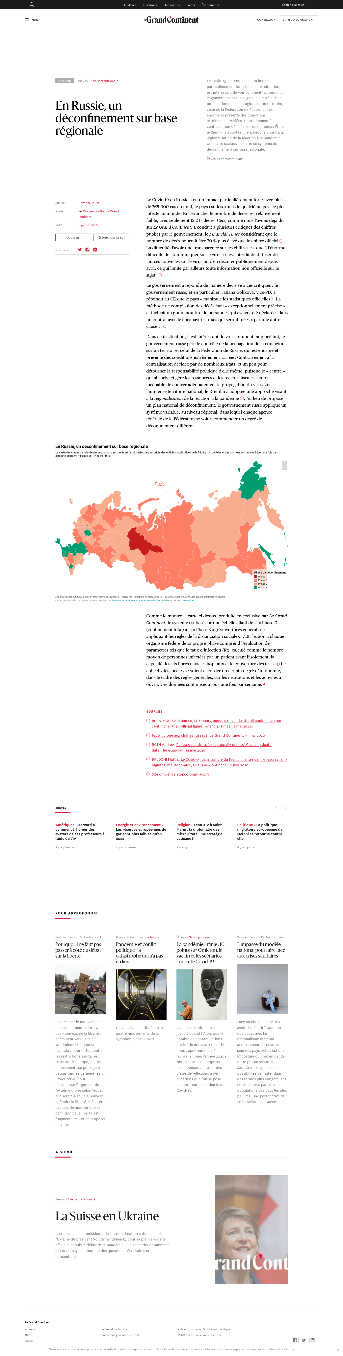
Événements (210, 4)
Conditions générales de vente (121, 1335)
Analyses (130, 4)
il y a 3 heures (65, 846)
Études (181, 936)
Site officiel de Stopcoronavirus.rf (180, 774)
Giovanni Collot (88, 202)
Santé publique (200, 936)
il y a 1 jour (184, 846)
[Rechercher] (54, 4)
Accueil (29, 1340)
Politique (103, 936)
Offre (28, 1335)
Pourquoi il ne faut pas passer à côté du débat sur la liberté (78, 950)
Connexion (266, 19)
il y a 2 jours (245, 846)
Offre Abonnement (298, 19)
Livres (191, 4)
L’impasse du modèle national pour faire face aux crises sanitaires (261, 950)
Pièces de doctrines (130, 936)
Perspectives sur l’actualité (74, 936)
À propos (30, 1329)
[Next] (285, 807)
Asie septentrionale (104, 80)
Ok (292, 1348)
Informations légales (114, 1329)
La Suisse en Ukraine (107, 1217)
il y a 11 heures (126, 846)
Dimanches (172, 4)
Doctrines (150, 4)
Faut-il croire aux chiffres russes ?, (180, 735)
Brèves (83, 80)
